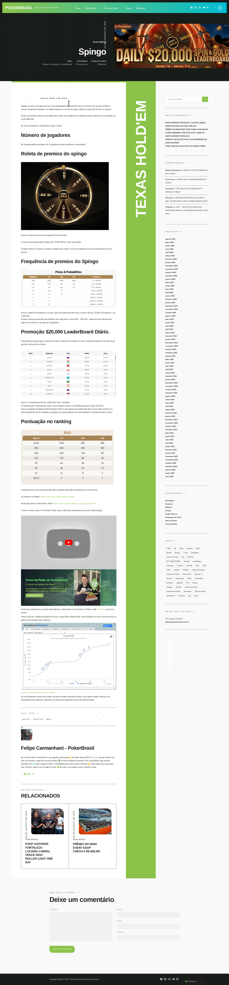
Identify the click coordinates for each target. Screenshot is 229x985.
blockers (190, 548)
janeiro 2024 (170, 339)
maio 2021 (169, 440)
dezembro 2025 (171, 266)
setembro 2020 (171, 466)
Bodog (169, 553)
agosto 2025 (170, 279)
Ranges (169, 587)
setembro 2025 (171, 276)
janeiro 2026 (170, 262)
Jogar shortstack (198, 570)
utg (189, 596)
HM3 (168, 570)
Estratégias (169, 501)
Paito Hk (168, 198)
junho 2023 (169, 363)
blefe (181, 548)
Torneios (181, 596)
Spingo (48, 719)
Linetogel (169, 189)
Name (119, 909)
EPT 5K (190, 557)
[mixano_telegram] (204, 8)
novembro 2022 (171, 386)
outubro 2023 (170, 349)
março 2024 (170, 333)
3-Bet (169, 548)
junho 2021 (169, 436)
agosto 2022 (170, 396)
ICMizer (186, 570)
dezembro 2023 (171, 343)
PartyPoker (180, 578)
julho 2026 (169, 242)
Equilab (186, 561)
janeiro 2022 (170, 416)
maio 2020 (169, 476)
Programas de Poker (173, 517)
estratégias (197, 561)
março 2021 (170, 446)
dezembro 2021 (171, 420)
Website (120, 932)
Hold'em (177, 570)
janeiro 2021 (170, 453)
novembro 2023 (171, 346)
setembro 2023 (171, 353)
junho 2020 (169, 473)
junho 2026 (169, 246)
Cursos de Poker (111, 8)
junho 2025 (169, 286)
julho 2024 (169, 319)
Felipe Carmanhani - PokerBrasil (57, 64)
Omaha (168, 511)
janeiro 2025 (170, 302)
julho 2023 (169, 359)
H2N (204, 565)
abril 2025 (169, 292)
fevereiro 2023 (171, 376)
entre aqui (101, 609)
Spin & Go (26, 719)
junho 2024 (169, 323)
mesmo (52, 692)
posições (170, 583)
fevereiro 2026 (171, 259)
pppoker (180, 583)
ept (183, 557)
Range (195, 583)
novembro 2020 (171, 460)
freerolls (189, 565)
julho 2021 (169, 433)
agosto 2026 (170, 239)
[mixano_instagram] (199, 8)
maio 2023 (169, 366)
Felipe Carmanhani (173, 170)
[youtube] (29, 774)
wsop (196, 596)
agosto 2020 (170, 470)
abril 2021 (169, 443)
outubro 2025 (170, 272)
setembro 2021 (171, 430)
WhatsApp (140, 8)
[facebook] (25, 774)
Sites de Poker (171, 521)
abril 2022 (169, 406)
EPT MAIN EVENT (173, 561)
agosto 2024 (170, 316)
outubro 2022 (170, 389)
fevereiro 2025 (171, 299)
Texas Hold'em (99, 42)
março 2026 (170, 256)
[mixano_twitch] (208, 8)
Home (78, 8)
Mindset (168, 507)
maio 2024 (169, 326)
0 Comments (81, 64)
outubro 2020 (170, 463)
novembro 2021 (171, 423)
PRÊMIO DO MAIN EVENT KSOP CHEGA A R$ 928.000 (86, 847)
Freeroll (180, 565)
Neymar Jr (198, 574)
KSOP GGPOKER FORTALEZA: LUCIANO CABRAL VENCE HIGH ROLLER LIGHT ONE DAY (39, 853)
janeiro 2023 (170, 379)
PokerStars (199, 578)
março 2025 (170, 296)
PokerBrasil (19, 8)
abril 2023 (169, 369)
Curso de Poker (172, 557)
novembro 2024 (171, 309)
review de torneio (191, 587)
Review (178, 587)
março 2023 (170, 373)
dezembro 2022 (171, 383)
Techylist (169, 207)
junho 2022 (169, 399)
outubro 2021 (170, 426)
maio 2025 (169, 289)
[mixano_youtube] (195, 8)
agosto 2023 (170, 356)
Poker (189, 578)
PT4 (187, 583)
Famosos (169, 504)
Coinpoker (195, 553)
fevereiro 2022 (171, 413)
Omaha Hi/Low (171, 514)
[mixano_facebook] (191, 8)
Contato (128, 8)
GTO (197, 565)
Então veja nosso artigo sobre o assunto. (58, 497)
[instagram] (33, 774)
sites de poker (200, 591)
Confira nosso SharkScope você (35, 692)
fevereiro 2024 (171, 336)
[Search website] (220, 8)
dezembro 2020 (171, 456)
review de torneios (173, 591)
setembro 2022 (171, 393)
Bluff (198, 548)
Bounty (177, 553)
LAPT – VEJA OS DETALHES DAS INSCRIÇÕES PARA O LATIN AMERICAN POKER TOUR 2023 (186, 210)
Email (119, 921)
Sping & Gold (38, 719)
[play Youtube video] (68, 542)
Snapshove (171, 596)
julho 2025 (169, 282)
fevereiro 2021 (171, 450)
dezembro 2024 (171, 306)
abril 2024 (169, 329)
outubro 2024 (170, 313)
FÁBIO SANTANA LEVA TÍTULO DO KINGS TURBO (185, 146)
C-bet (185, 553)
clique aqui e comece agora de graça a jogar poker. (74, 503)
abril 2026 (169, 252)
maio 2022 (169, 403)
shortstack (188, 591)
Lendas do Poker (173, 574)
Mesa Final (187, 574)
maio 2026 (169, 249)
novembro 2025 (171, 269)
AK (175, 548)
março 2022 (170, 410)
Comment (53, 909)
